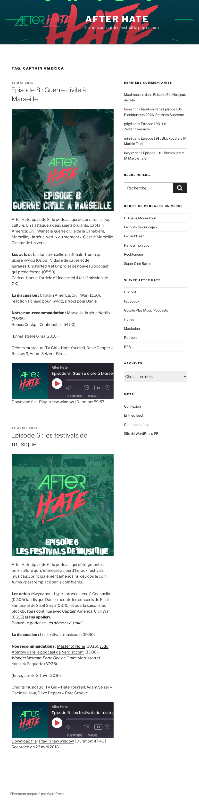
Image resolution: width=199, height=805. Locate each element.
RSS (127, 347)
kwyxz (129, 153)
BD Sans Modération (140, 218)
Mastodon (132, 328)
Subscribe (74, 396)
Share (92, 396)
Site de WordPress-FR (141, 433)
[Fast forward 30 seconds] (112, 388)
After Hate (117, 19)
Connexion (132, 406)
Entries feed (133, 415)
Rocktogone (133, 254)
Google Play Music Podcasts (146, 310)
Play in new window (56, 402)
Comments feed (136, 424)
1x (98, 387)
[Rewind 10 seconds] (88, 388)
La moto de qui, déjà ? (140, 227)
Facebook (131, 301)
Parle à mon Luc (136, 245)
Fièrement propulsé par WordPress (37, 794)
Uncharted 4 (67, 278)
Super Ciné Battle (137, 263)
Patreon (130, 337)
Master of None (71, 646)
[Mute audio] (74, 388)
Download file (24, 402)
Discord (130, 292)
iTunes (129, 319)
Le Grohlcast (134, 236)
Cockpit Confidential (43, 324)
